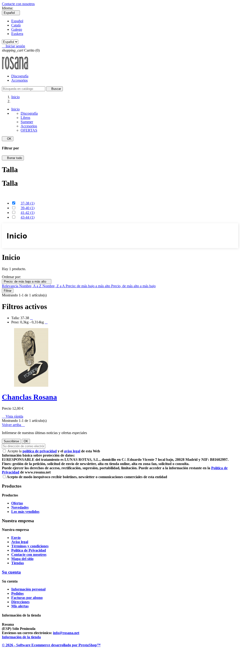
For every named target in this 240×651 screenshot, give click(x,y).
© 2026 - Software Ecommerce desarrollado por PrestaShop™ (51, 645)
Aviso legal (19, 542)
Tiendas (17, 563)
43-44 (27, 217)
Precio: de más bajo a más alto (26, 281)
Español (17, 21)
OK (7, 138)
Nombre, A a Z (30, 286)
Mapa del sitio (22, 559)
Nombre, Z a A (54, 286)
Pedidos (17, 593)
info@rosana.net (66, 633)
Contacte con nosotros (18, 4)
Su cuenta (11, 572)
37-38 (27, 203)
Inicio (15, 109)
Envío (16, 538)
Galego (16, 29)
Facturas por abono (27, 598)
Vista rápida (12, 416)
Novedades (20, 507)
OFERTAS (29, 130)
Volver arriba (13, 425)
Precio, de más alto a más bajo (133, 286)
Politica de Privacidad (28, 550)
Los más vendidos (25, 512)
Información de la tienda (21, 637)
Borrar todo (13, 158)
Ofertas (17, 503)
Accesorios (19, 80)
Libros (25, 118)
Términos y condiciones (30, 546)
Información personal (28, 589)
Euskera (17, 34)
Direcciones (20, 602)
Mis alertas (20, 606)
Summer (27, 122)
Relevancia (10, 286)
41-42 (27, 213)
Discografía (19, 76)
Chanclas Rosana (29, 397)
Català (16, 25)
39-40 (27, 208)
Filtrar (7, 290)
